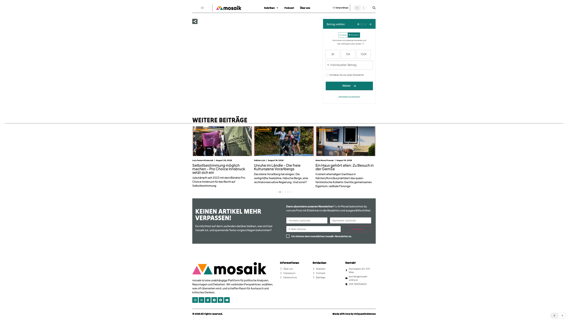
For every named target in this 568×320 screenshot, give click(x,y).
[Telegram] (214, 300)
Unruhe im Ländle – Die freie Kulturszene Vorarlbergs (215, 167)
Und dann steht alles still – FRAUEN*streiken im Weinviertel (343, 167)
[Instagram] (195, 300)
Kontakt (350, 262)
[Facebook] (220, 300)
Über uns (305, 7)
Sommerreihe (201, 130)
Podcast (289, 7)
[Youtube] (227, 300)
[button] (202, 8)
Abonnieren (357, 229)
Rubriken (269, 7)
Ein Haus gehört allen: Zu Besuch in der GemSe (283, 167)
